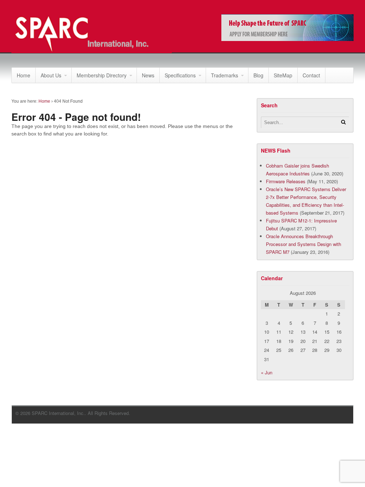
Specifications (180, 75)
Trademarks (224, 75)
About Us (51, 75)
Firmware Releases (285, 181)
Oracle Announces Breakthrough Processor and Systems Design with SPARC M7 (303, 244)
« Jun (266, 372)
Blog (258, 75)
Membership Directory (102, 75)
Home (23, 75)
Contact (311, 75)
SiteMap (283, 75)
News (148, 75)
